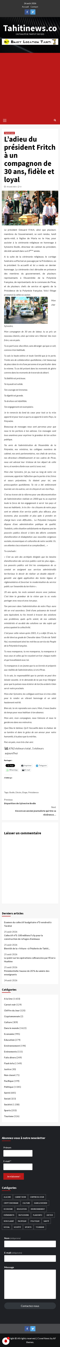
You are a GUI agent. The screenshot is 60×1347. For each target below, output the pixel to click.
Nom (12, 1238)
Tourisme (9, 1116)
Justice (7, 1069)
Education (9, 1039)
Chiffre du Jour (12, 1010)
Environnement (12, 1045)
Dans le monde (11, 1028)
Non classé (9, 1075)
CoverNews (44, 1338)
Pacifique (9, 1081)
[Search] (55, 120)
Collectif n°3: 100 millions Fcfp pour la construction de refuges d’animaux (23, 937)
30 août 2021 (12, 187)
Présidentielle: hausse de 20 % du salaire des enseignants (26, 973)
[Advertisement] (30, 84)
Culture (8, 1022)
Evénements (10, 1051)
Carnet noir (9, 133)
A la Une (8, 998)
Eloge (24, 792)
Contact (34, 6)
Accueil (25, 6)
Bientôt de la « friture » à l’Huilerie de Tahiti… (27, 948)
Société (8, 1104)
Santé (7, 1092)
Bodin (12, 792)
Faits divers (10, 1057)
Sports (7, 1110)
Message (9, 1267)
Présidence (33, 792)
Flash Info (9, 1063)
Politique (8, 1087)
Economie (9, 1034)
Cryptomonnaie (12, 1016)
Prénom (7, 1147)
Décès (18, 792)
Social (7, 1098)
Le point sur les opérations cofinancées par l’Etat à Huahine (29, 960)
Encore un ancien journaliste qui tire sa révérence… (35, 811)
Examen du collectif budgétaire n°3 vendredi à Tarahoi (27, 924)
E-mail (7, 1161)
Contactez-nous (30, 1305)
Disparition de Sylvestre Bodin (20, 801)
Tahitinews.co (30, 27)
